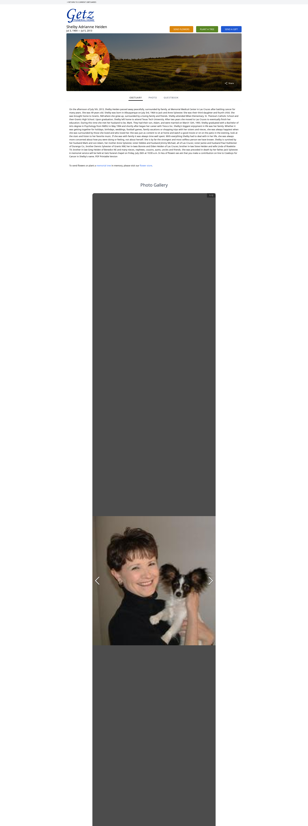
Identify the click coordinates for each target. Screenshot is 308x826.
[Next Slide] (211, 580)
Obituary (135, 97)
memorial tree (103, 165)
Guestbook (171, 97)
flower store (146, 165)
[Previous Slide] (97, 580)
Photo (153, 97)
